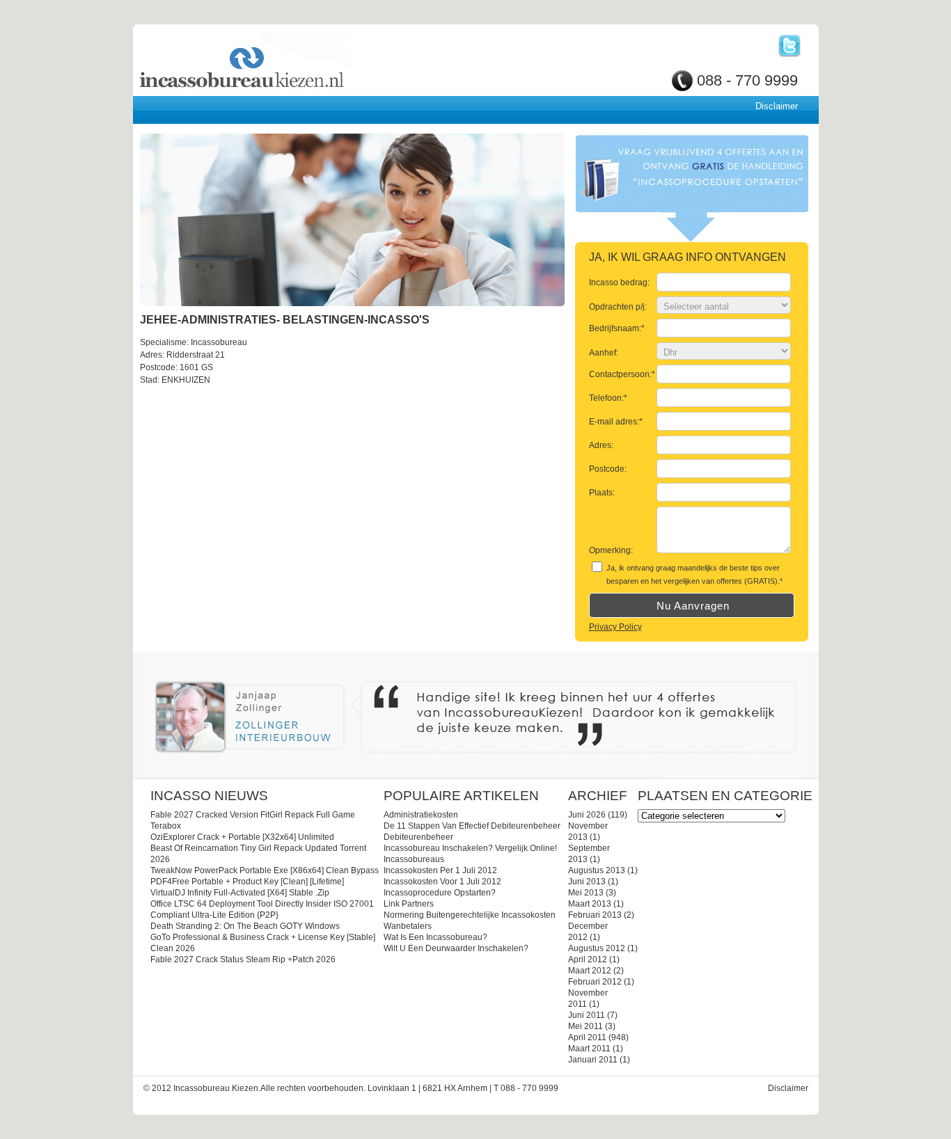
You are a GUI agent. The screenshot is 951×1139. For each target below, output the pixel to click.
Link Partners (409, 904)
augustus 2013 (596, 870)
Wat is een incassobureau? (435, 937)
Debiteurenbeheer (418, 837)
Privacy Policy (615, 627)
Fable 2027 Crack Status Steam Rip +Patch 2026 (243, 959)
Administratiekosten (421, 815)
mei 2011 (585, 1026)
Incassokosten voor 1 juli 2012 (442, 881)
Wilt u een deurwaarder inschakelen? (456, 948)
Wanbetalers (408, 926)
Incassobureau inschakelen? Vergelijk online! (470, 848)
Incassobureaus (414, 859)
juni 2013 (587, 881)
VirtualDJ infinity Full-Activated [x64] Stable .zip (239, 893)
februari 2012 (595, 982)
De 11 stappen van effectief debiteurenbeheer (472, 826)
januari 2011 (593, 1060)
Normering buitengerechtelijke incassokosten (470, 915)
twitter (789, 46)
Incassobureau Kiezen (290, 61)
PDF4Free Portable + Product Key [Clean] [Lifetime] (247, 881)
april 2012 (587, 959)
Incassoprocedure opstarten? (440, 893)
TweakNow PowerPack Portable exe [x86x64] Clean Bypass (264, 870)
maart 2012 (589, 970)
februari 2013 (595, 915)
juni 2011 (586, 1015)
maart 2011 (589, 1048)
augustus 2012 (596, 948)
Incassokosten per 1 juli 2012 (440, 870)
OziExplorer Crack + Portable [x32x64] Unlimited (242, 837)
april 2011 (587, 1037)
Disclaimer (776, 106)
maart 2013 (589, 904)
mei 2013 (586, 893)
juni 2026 (587, 815)
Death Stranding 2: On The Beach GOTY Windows (245, 926)
